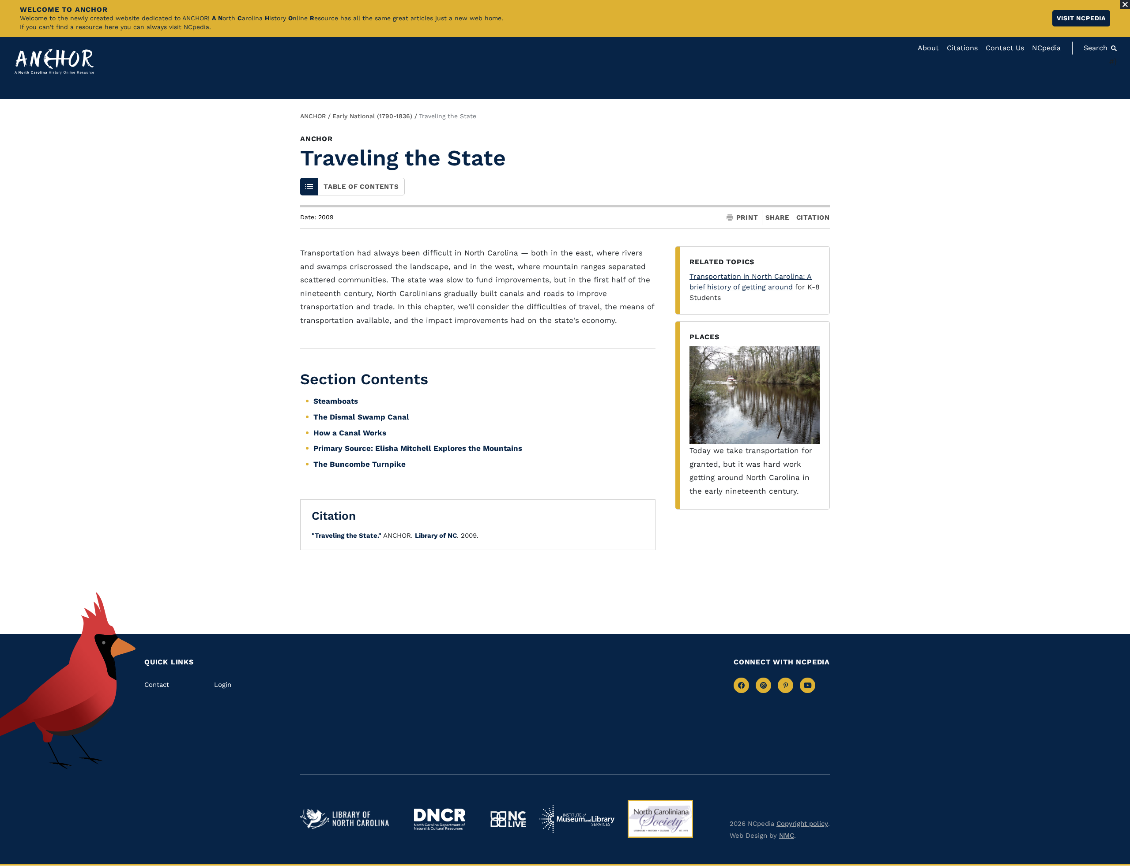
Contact (156, 685)
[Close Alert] (1125, 4)
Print (747, 217)
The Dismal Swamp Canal (361, 416)
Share (777, 217)
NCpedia (1046, 48)
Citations (962, 48)
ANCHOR (313, 116)
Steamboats (335, 401)
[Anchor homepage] (54, 61)
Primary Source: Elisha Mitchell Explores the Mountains (417, 448)
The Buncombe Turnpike (359, 464)
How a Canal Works (349, 432)
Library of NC (436, 536)
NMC (786, 836)
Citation (813, 217)
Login (222, 685)
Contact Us (1005, 48)
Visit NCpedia (1081, 18)
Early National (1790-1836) (372, 116)
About (928, 48)
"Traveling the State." (346, 536)
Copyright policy (802, 824)
